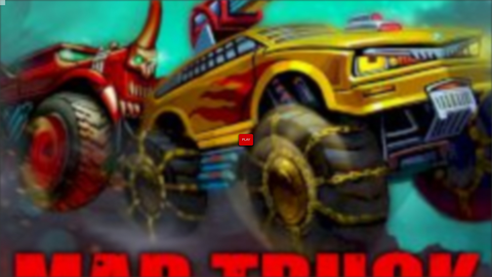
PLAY (246, 139)
